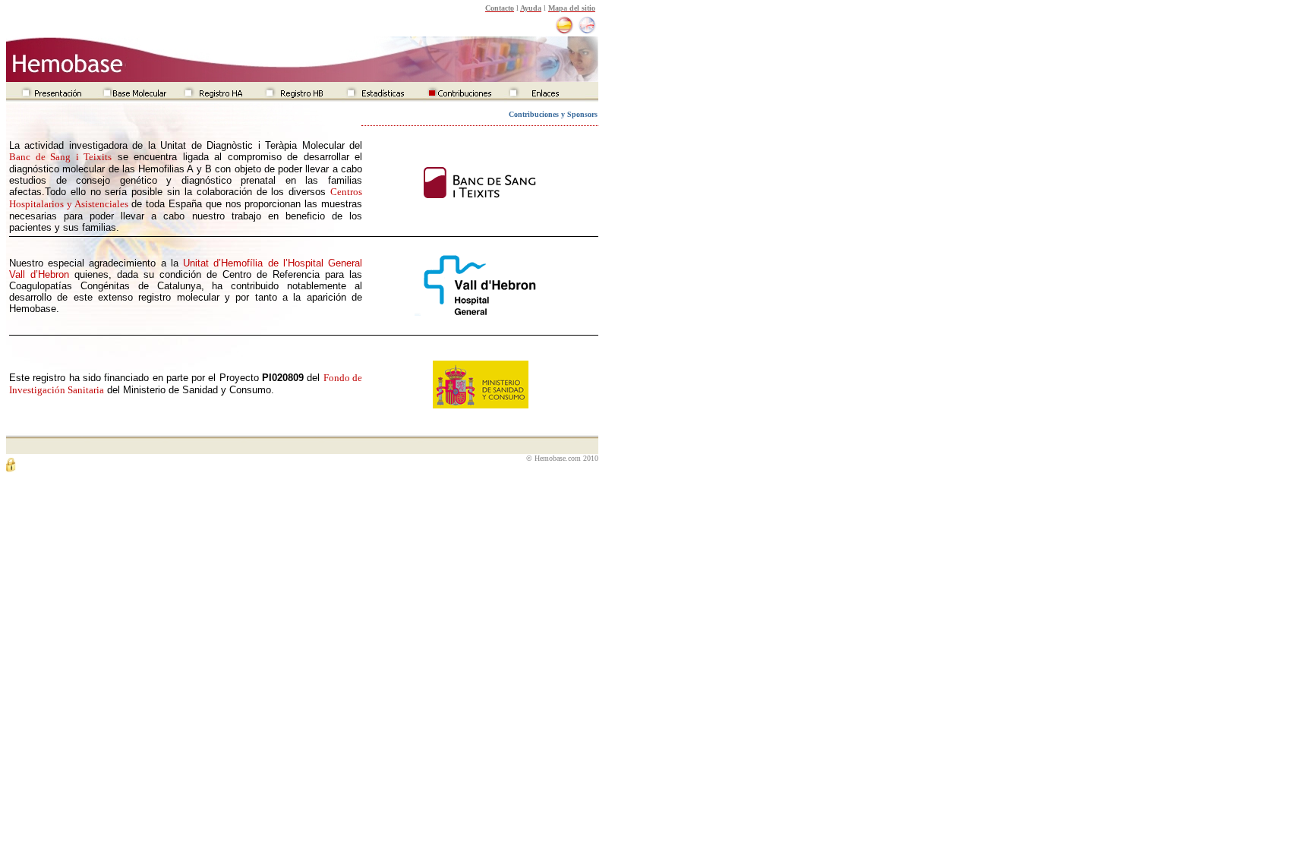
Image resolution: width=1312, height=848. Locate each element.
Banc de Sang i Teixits (60, 156)
